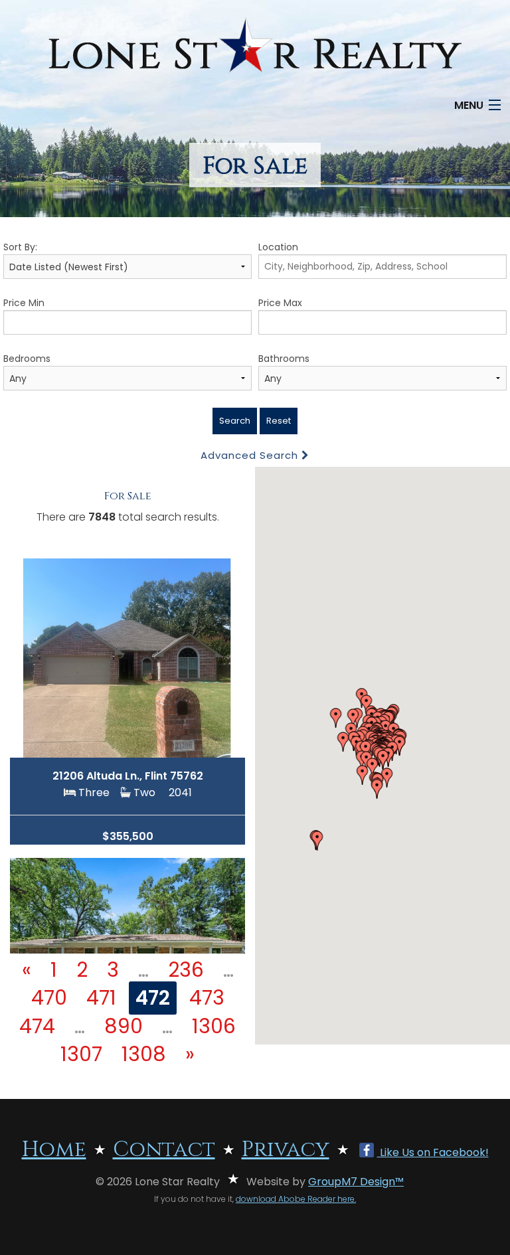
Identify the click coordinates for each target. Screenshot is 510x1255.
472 (152, 997)
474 (37, 1026)
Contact (164, 1149)
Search (234, 420)
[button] (317, 840)
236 (186, 970)
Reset (278, 420)
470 (49, 997)
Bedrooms (26, 358)
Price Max (280, 302)
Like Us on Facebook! (433, 1152)
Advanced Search (251, 455)
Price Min (23, 302)
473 (206, 997)
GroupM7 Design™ (356, 1181)
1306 (214, 1026)
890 (123, 1026)
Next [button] (220, 651)
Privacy (285, 1149)
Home (54, 1149)
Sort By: (20, 247)
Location (278, 247)
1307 (81, 1054)
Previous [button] (35, 651)
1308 (144, 1054)
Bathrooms (283, 358)
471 (101, 997)
